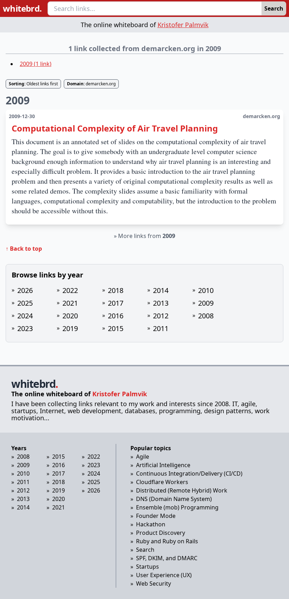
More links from (146, 236)
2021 (70, 303)
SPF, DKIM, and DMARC (166, 558)
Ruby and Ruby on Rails (167, 541)
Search (273, 8)
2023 (25, 328)
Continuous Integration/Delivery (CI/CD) (189, 473)
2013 (160, 303)
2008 (206, 315)
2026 (25, 290)
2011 (160, 328)
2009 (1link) (35, 64)
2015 (115, 328)
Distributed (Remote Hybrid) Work (181, 490)
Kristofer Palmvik (183, 24)
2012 (160, 315)
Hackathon (150, 524)
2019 (70, 328)
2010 (206, 290)
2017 (115, 303)
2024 (25, 315)
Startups (147, 566)
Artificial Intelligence (163, 465)
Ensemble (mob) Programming (177, 507)
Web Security (153, 583)
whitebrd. (22, 8)
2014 (160, 290)
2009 (206, 303)
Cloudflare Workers (162, 482)
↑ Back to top (24, 248)
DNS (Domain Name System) (174, 499)
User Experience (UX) (164, 575)
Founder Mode (156, 516)
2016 (115, 315)
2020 (70, 315)
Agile (142, 456)
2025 (25, 303)
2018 (115, 290)
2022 (70, 290)
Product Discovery (160, 533)
